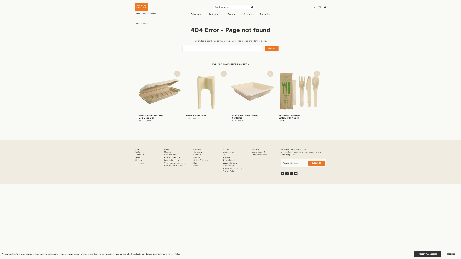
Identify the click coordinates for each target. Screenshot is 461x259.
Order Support (258, 152)
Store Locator (229, 166)
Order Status (228, 152)
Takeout (231, 14)
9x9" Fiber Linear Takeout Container (245, 117)
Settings (451, 254)
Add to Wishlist (177, 74)
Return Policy (229, 160)
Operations (198, 155)
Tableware (196, 14)
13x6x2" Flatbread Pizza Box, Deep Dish (151, 117)
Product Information (173, 166)
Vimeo (295, 173)
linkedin (282, 173)
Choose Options (159, 95)
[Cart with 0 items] (325, 7)
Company (197, 152)
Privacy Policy (229, 171)
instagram (291, 173)
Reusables (265, 14)
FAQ (225, 155)
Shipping (226, 157)
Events (196, 166)
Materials (168, 152)
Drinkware (214, 14)
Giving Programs (201, 160)
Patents (196, 157)
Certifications (170, 155)
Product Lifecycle (172, 157)
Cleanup (247, 14)
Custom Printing (230, 163)
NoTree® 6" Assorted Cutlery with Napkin (289, 117)
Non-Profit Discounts (232, 168)
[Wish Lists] (320, 7)
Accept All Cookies (428, 254)
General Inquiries (259, 155)
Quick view (159, 87)
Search (252, 7)
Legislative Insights (173, 160)
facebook (287, 173)
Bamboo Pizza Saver (195, 116)
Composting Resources (174, 163)
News (195, 163)
